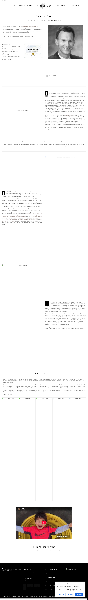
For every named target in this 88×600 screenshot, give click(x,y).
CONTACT (63, 5)
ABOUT (15, 5)
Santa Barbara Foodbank (27, 215)
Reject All (70, 594)
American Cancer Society (33, 213)
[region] (70, 589)
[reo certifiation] (33, 50)
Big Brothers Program (36, 216)
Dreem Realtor (38, 596)
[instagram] (24, 588)
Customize (61, 594)
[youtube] (38, 585)
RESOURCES (56, 5)
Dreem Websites (52, 596)
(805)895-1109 (28, 578)
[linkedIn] (35, 585)
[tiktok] (28, 585)
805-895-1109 (76, 5)
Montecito (69, 115)
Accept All (79, 594)
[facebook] (24, 585)
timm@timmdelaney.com (31, 580)
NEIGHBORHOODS (30, 5)
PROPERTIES (22, 5)
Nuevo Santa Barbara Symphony (17, 216)
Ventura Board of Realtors (31, 219)
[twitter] (31, 585)
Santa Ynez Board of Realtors (15, 219)
